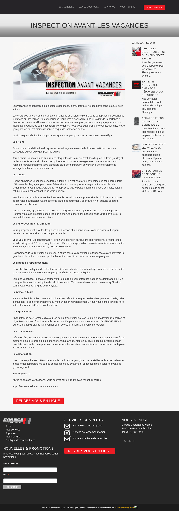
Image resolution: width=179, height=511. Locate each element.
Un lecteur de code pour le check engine (152, 174)
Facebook (129, 441)
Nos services (13, 429)
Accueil (10, 426)
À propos (11, 433)
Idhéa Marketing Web (124, 508)
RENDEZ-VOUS (154, 7)
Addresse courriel (12, 463)
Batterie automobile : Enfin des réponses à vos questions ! (153, 88)
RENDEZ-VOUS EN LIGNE (38, 401)
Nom (6, 474)
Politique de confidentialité (20, 440)
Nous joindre (13, 436)
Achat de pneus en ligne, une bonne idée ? (153, 121)
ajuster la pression (92, 210)
